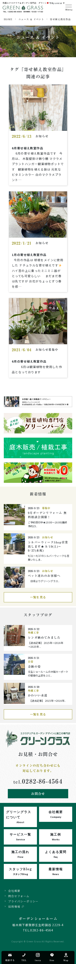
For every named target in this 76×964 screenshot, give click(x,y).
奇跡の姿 (34, 666)
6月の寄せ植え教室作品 (29, 361)
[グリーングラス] (23, 10)
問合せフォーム (19, 896)
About (18, 816)
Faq (55, 853)
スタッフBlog (20, 871)
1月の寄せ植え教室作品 (29, 255)
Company (56, 813)
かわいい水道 (37, 695)
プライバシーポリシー (23, 901)
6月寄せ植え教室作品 (27, 148)
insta (38, 960)
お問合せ (38, 793)
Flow (20, 853)
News (56, 871)
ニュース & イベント (31, 19)
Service (20, 836)
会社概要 (14, 891)
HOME (8, 19)
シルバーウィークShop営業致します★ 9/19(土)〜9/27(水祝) (48, 546)
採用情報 (14, 906)
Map (65, 960)
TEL (24, 960)
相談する (10, 960)
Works (55, 836)
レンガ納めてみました (44, 637)
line (52, 960)
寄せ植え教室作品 (60, 19)
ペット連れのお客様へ (44, 575)
